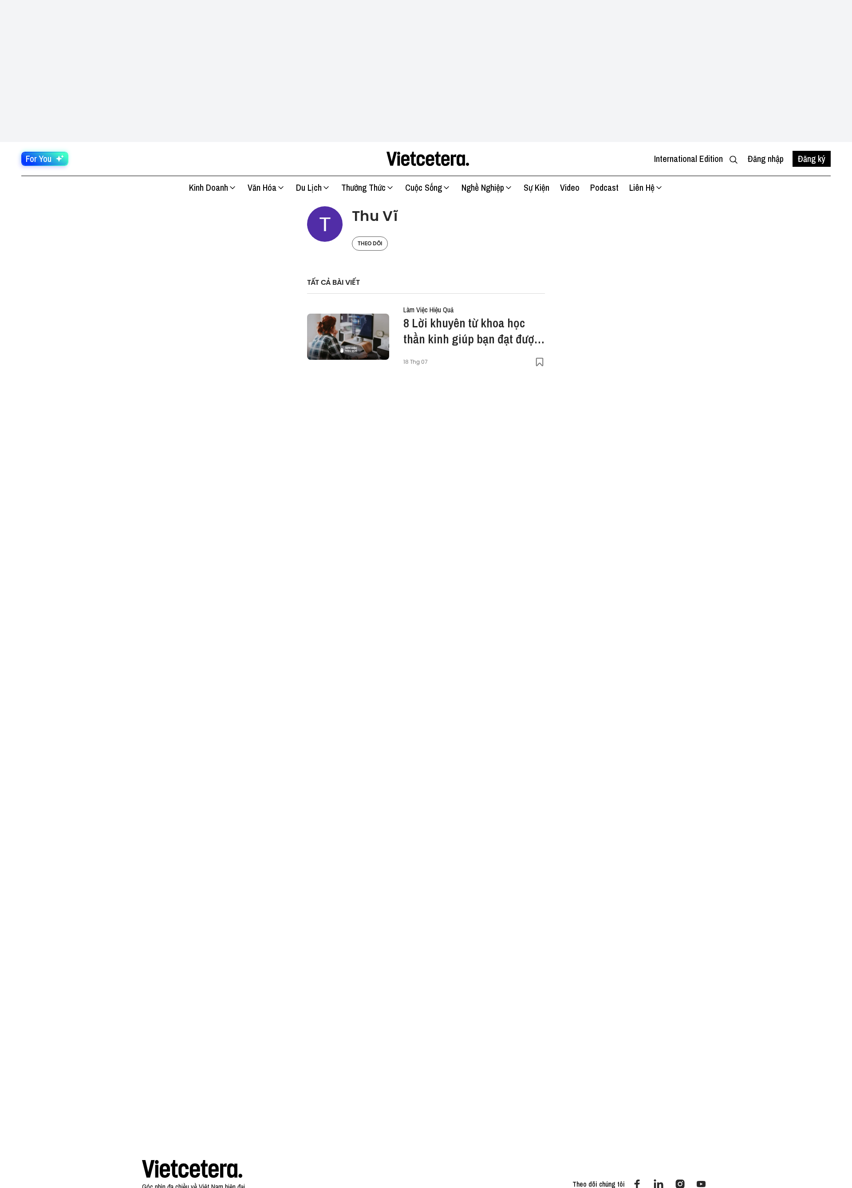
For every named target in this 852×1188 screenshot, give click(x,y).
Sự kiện (536, 187)
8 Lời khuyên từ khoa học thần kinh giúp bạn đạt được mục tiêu (471, 331)
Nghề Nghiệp (483, 187)
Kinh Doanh (208, 187)
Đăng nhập (766, 159)
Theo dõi (370, 244)
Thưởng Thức (363, 187)
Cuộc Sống (423, 187)
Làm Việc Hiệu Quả (428, 310)
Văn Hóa (262, 187)
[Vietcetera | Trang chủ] (428, 159)
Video (570, 187)
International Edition (688, 159)
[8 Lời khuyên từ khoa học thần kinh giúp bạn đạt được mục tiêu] (348, 337)
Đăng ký (811, 159)
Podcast (604, 187)
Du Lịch (309, 187)
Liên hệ (642, 187)
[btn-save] (539, 362)
